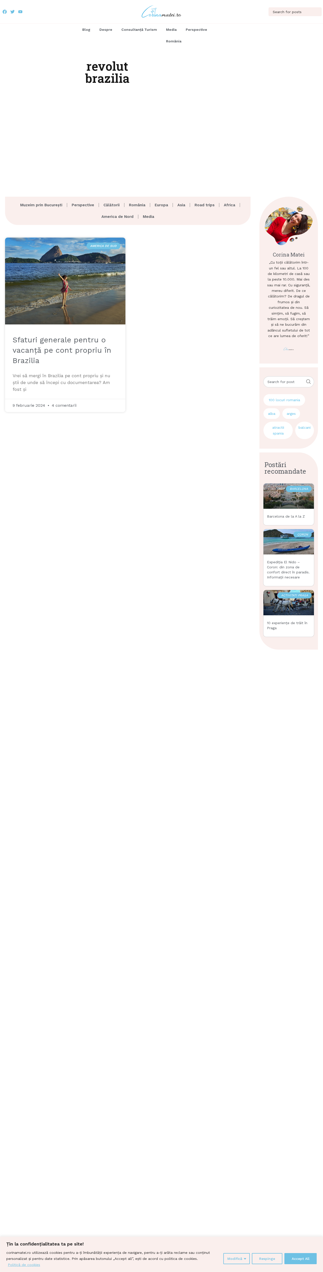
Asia (181, 205)
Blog (86, 30)
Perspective (196, 30)
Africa (229, 205)
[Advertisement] (161, 136)
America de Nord (117, 216)
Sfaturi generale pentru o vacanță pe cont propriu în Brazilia (62, 350)
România (173, 41)
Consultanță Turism (139, 30)
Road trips (204, 205)
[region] (161, 1254)
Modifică (234, 1259)
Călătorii (111, 205)
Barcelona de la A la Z (286, 516)
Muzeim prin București (41, 205)
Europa (161, 205)
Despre (105, 30)
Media (171, 30)
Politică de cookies (24, 1265)
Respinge (267, 1259)
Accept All (300, 1259)
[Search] (317, 11)
